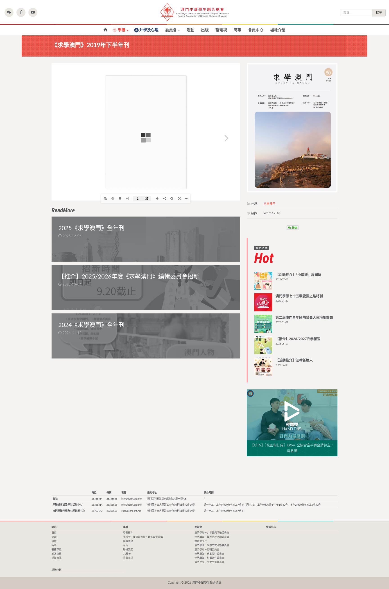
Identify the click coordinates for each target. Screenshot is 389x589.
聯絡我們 (128, 549)
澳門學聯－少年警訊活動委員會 (211, 533)
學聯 (122, 30)
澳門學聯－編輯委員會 (206, 549)
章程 (125, 545)
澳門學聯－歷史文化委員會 (209, 562)
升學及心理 (148, 30)
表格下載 (56, 549)
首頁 (54, 533)
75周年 (127, 554)
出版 (205, 30)
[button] (9, 12)
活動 (190, 30)
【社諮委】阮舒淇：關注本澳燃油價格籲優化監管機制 (105, 30)
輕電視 (221, 30)
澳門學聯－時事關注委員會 (209, 554)
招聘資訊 (56, 558)
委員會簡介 (200, 541)
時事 (237, 30)
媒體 (54, 541)
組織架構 (128, 541)
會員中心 (255, 30)
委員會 (171, 30)
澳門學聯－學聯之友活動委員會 (211, 545)
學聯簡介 (128, 533)
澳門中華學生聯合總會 (194, 12)
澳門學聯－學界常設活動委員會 (211, 537)
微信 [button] (294, 228)
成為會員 (56, 554)
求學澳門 (269, 203)
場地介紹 (277, 30)
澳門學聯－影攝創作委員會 (209, 558)
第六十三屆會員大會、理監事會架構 (143, 537)
